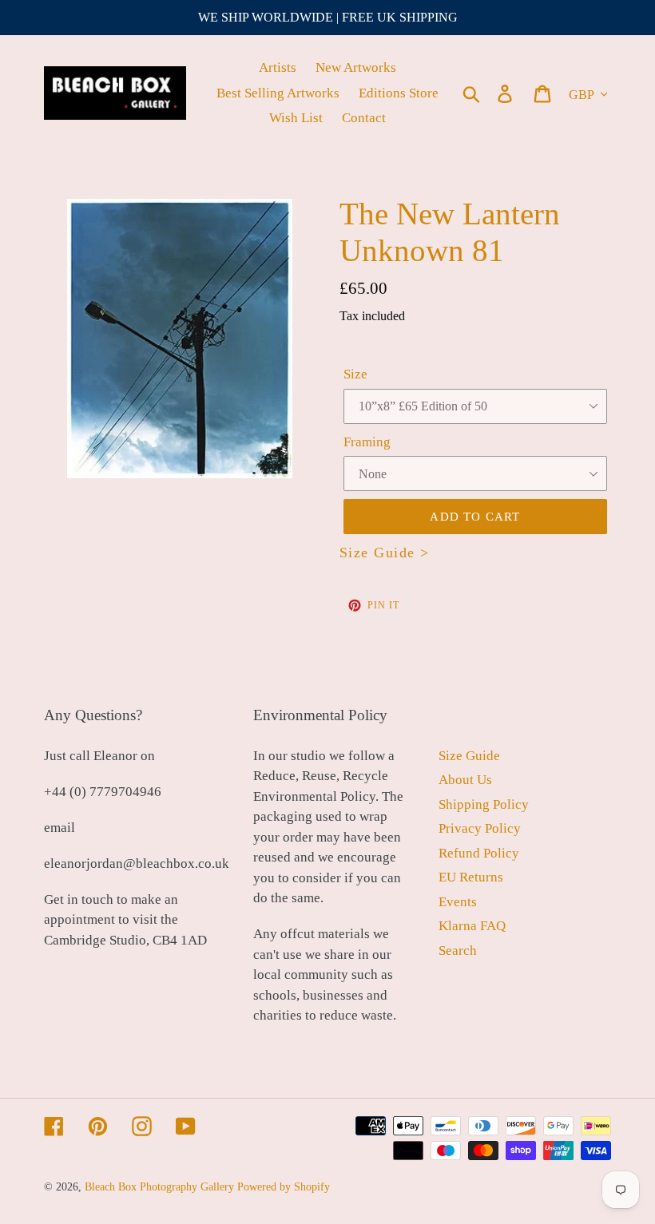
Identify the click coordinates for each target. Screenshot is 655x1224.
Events (458, 901)
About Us (465, 779)
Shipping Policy (484, 804)
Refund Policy (479, 853)
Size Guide (469, 755)
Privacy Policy (480, 828)
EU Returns (471, 877)
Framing (367, 442)
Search (458, 950)
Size (355, 374)
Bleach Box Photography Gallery (159, 1187)
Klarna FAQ (472, 925)
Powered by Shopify (283, 1187)
